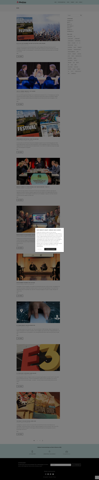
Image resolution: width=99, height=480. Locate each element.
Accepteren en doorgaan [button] (50, 249)
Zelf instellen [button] (40, 249)
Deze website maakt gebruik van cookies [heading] (49, 230)
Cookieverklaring (40, 246)
